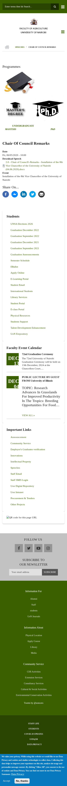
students (33, 610)
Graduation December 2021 (25, 242)
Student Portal (18, 303)
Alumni (33, 599)
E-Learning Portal (19, 279)
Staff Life (33, 724)
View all (27, 415)
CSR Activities (33, 671)
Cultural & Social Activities (34, 689)
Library (33, 647)
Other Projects (18, 504)
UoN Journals (33, 616)
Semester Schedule (20, 260)
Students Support (19, 321)
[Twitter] (32, 194)
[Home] (33, 21)
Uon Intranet (17, 492)
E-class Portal (17, 309)
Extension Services (33, 677)
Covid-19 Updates (33, 734)
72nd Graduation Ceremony (37, 354)
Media (34, 653)
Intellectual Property (21, 461)
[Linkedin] (23, 194)
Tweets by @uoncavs (33, 703)
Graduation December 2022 (25, 230)
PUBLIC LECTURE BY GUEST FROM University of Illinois (41, 379)
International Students (22, 291)
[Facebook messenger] (14, 194)
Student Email (18, 285)
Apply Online (17, 272)
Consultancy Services (33, 683)
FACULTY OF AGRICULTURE (34, 28)
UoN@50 (34, 739)
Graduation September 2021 (25, 248)
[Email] (41, 194)
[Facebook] (5, 194)
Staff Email (16, 474)
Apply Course (33, 641)
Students (33, 729)
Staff (33, 605)
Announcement (18, 437)
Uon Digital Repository (22, 486)
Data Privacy (34, 744)
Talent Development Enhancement (28, 328)
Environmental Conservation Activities (34, 695)
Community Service (21, 443)
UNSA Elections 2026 (22, 224)
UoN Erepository (19, 334)
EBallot (14, 266)
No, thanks (22, 780)
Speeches (15, 467)
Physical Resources (20, 315)
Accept (6, 780)
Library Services (19, 297)
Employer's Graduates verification (28, 449)
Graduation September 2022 (25, 236)
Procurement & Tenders (23, 498)
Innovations (17, 455)
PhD (53, 129)
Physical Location (34, 635)
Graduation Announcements (25, 254)
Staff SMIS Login (19, 480)
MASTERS (10, 129)
